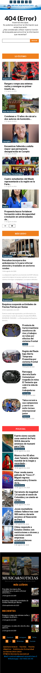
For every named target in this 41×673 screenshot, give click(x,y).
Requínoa (7, 300)
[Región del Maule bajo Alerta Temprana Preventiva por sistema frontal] (11, 356)
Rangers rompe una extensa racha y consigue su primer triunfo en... (18, 86)
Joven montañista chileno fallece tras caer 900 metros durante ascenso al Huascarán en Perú (26, 514)
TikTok (34, 637)
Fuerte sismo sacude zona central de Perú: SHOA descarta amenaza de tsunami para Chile (25, 441)
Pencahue (7, 256)
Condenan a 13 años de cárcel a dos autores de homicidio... (20, 117)
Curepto (6, 141)
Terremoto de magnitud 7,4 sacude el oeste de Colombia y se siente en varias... (26, 496)
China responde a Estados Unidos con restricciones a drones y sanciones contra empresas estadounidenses (26, 534)
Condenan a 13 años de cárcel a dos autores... (15, 627)
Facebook (10, 637)
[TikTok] (18, 2)
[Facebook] (11, 2)
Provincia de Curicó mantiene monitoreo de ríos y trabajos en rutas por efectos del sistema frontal (30, 333)
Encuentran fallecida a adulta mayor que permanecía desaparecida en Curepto (18, 149)
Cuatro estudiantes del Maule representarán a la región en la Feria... (19, 182)
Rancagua (26, 393)
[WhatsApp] (26, 2)
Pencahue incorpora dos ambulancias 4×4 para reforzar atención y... (14, 591)
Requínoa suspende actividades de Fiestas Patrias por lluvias (19, 305)
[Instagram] (14, 2)
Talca (5, 206)
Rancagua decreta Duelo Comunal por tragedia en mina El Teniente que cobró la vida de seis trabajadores (30, 381)
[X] (22, 2)
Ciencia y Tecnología (12, 174)
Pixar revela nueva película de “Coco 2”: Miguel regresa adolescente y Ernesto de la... (25, 477)
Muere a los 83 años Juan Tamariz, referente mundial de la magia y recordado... (26, 459)
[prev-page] (5, 225)
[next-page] (12, 225)
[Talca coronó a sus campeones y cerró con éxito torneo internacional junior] (11, 405)
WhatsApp (20, 641)
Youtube (32, 641)
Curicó (25, 344)
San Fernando (9, 111)
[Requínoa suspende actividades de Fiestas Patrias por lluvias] (20, 292)
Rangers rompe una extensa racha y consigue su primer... (16, 616)
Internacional (19, 449)
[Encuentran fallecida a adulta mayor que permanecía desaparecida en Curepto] (20, 133)
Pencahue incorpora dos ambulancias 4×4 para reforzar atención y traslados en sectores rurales (18, 264)
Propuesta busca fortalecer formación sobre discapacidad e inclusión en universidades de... (19, 215)
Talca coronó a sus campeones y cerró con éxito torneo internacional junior (30, 407)
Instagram (22, 637)
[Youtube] (30, 2)
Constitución (27, 365)
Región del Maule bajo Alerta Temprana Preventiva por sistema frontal (30, 356)
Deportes (7, 78)
